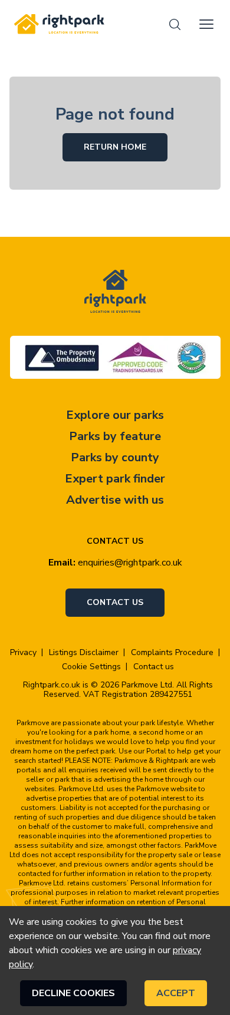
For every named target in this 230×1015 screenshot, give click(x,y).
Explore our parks (115, 415)
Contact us (115, 602)
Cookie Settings (91, 667)
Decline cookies (73, 993)
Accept (175, 993)
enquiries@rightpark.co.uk (130, 562)
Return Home (115, 147)
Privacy (23, 652)
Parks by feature (115, 436)
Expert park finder (115, 479)
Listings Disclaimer (84, 652)
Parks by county (115, 457)
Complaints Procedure (172, 652)
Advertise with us (115, 500)
